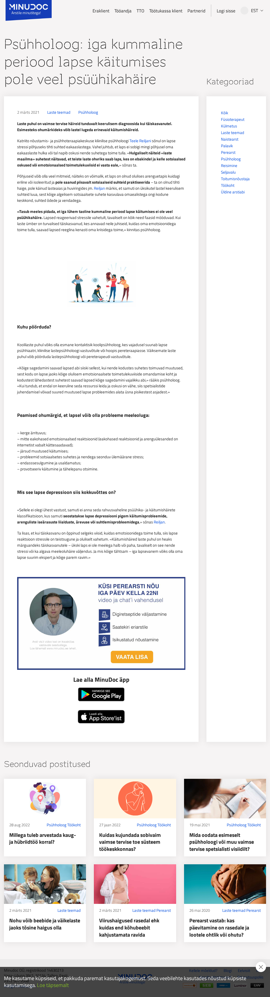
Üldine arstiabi (233, 192)
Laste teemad (58, 112)
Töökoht (227, 185)
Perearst (228, 152)
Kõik (224, 113)
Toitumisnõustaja (235, 179)
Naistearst (229, 139)
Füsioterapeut (232, 119)
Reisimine (229, 166)
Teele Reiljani (140, 141)
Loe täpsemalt (53, 985)
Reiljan (99, 188)
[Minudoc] (28, 10)
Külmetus (229, 126)
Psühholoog (88, 112)
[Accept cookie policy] (261, 967)
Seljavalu (228, 172)
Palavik (227, 146)
